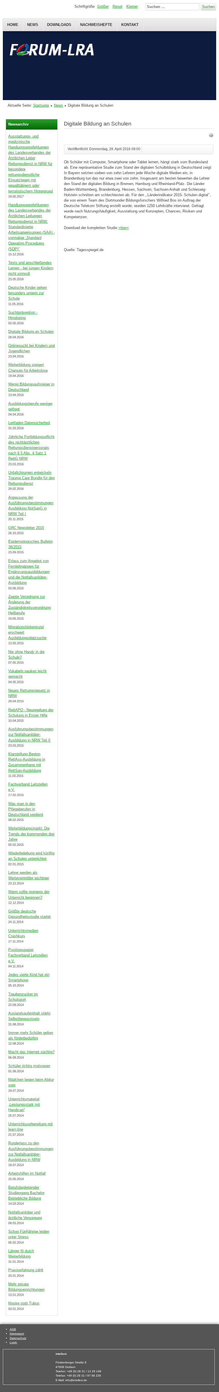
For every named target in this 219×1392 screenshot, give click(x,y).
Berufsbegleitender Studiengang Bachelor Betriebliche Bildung (26, 1192)
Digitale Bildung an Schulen (31, 331)
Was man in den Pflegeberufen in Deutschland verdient (25, 809)
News (32, 25)
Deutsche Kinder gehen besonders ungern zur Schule (27, 293)
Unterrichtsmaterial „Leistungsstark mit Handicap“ (24, 1104)
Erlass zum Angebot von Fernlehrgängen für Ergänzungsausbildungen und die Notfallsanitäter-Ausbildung (29, 572)
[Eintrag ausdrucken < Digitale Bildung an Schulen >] (211, 136)
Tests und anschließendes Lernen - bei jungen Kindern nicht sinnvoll (30, 268)
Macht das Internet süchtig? (31, 1052)
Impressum (17, 1333)
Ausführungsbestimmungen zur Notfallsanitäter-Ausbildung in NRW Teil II (30, 734)
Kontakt (130, 25)
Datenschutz (18, 1338)
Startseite (41, 105)
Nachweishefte (96, 25)
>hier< (123, 228)
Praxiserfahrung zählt (25, 1270)
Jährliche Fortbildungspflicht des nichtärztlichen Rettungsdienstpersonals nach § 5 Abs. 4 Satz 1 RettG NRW (31, 448)
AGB (13, 1329)
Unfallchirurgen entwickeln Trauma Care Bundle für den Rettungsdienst (31, 478)
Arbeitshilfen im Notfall (27, 1173)
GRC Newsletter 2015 (26, 528)
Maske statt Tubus (23, 1303)
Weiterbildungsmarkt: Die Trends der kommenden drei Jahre (31, 833)
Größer (103, 6)
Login (13, 1342)
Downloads (59, 25)
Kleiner (132, 6)
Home (12, 25)
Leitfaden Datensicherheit (29, 423)
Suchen (208, 7)
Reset (117, 6)
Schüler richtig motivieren (29, 1066)
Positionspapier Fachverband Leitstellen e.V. (28, 955)
